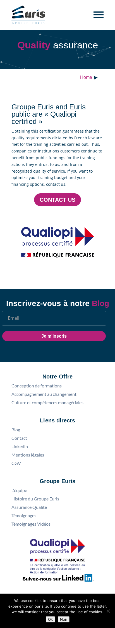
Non (63, 619)
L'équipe (19, 490)
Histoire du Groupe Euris (35, 499)
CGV (16, 463)
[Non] (108, 611)
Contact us (57, 200)
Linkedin (19, 446)
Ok (50, 619)
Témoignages (23, 516)
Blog (15, 430)
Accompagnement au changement (43, 394)
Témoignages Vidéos (31, 524)
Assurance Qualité (29, 507)
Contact (19, 438)
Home (86, 77)
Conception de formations (36, 386)
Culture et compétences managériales (47, 402)
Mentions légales (27, 455)
